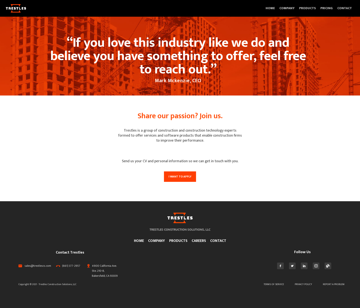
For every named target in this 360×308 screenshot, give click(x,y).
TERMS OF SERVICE (274, 284)
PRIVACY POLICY (303, 284)
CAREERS (199, 240)
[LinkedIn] (304, 268)
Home (270, 8)
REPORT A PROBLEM (334, 284)
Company (287, 8)
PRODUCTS (178, 240)
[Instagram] (316, 268)
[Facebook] (280, 268)
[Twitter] (292, 268)
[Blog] (328, 268)
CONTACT (218, 240)
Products (307, 8)
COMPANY (156, 240)
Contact (344, 8)
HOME (139, 240)
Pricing (326, 8)
